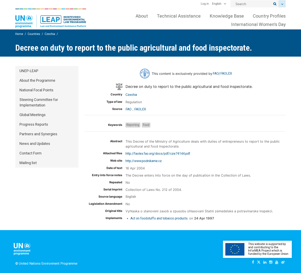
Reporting (133, 124)
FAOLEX (226, 73)
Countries (34, 34)
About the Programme (37, 80)
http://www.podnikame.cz (144, 161)
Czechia (50, 34)
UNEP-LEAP (28, 71)
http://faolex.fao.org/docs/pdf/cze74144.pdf (158, 154)
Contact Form (30, 153)
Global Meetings (32, 115)
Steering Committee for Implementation (38, 102)
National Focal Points (36, 90)
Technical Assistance (179, 16)
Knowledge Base (227, 16)
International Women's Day (258, 24)
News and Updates (34, 143)
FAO (216, 73)
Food (146, 124)
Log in (205, 4)
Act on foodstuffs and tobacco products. (159, 218)
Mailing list (28, 163)
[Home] (50, 18)
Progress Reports (33, 124)
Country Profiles (269, 16)
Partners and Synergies (38, 134)
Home (19, 34)
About (142, 16)
